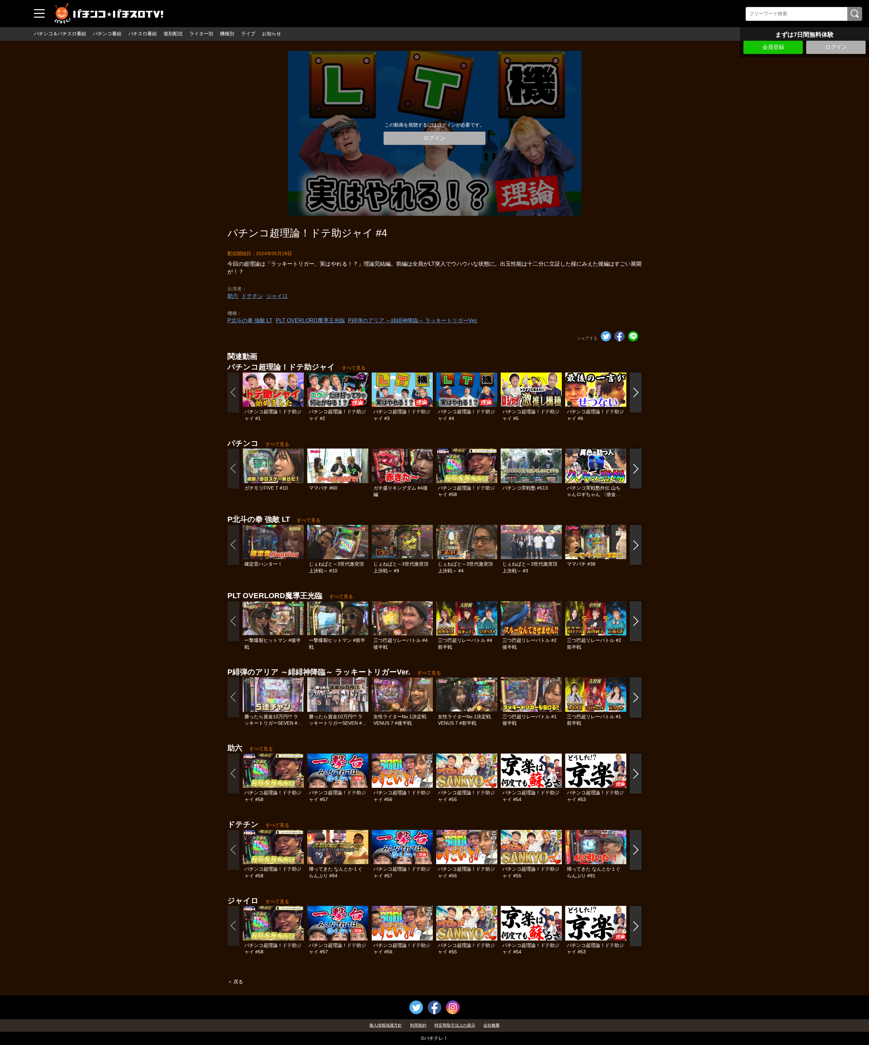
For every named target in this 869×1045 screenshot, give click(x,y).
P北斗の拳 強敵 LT (250, 320)
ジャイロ (277, 296)
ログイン (836, 47)
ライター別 (201, 33)
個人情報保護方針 (385, 1025)
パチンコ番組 (107, 33)
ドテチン (252, 296)
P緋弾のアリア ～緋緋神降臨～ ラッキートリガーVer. (413, 320)
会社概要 (491, 1025)
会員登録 (773, 47)
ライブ (248, 33)
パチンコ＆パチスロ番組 (60, 33)
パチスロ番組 (142, 33)
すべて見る (354, 367)
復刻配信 (173, 33)
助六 (232, 296)
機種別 (227, 33)
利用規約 (418, 1025)
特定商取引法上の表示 (454, 1025)
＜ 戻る (235, 981)
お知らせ (271, 33)
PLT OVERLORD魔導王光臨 (310, 320)
